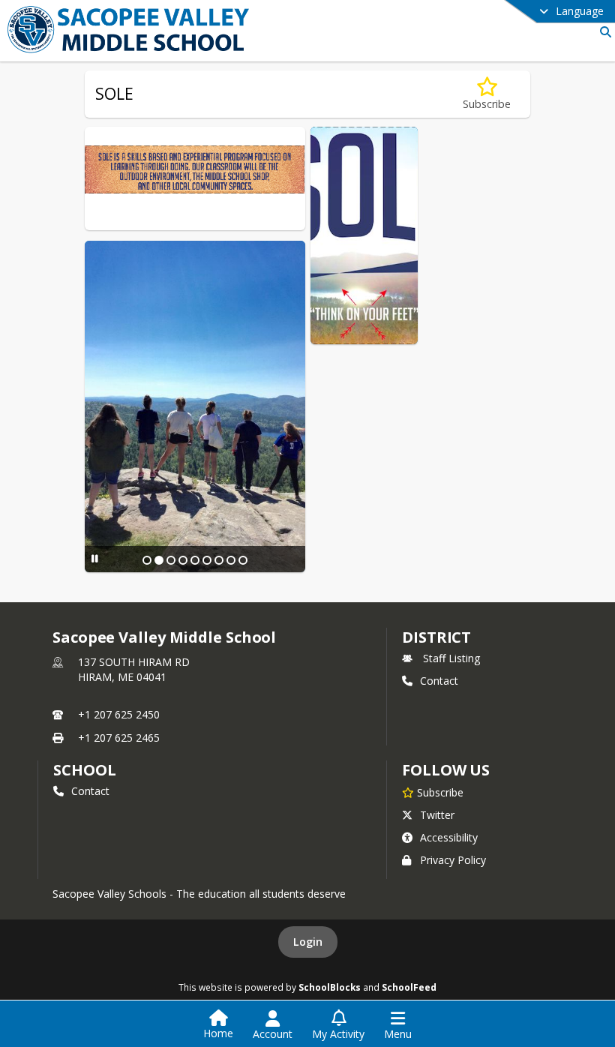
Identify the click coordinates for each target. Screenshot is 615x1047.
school (84, 770)
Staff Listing (451, 658)
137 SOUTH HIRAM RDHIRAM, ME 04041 (134, 669)
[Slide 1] (147, 560)
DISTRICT (436, 637)
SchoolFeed (409, 987)
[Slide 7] (219, 560)
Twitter (437, 815)
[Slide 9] (243, 560)
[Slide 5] (195, 560)
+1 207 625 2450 (119, 714)
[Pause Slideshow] (95, 558)
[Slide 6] (207, 560)
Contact (439, 681)
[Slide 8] (231, 560)
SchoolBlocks (329, 987)
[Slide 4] (183, 560)
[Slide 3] (171, 560)
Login (307, 941)
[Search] (602, 32)
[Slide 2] (159, 560)
